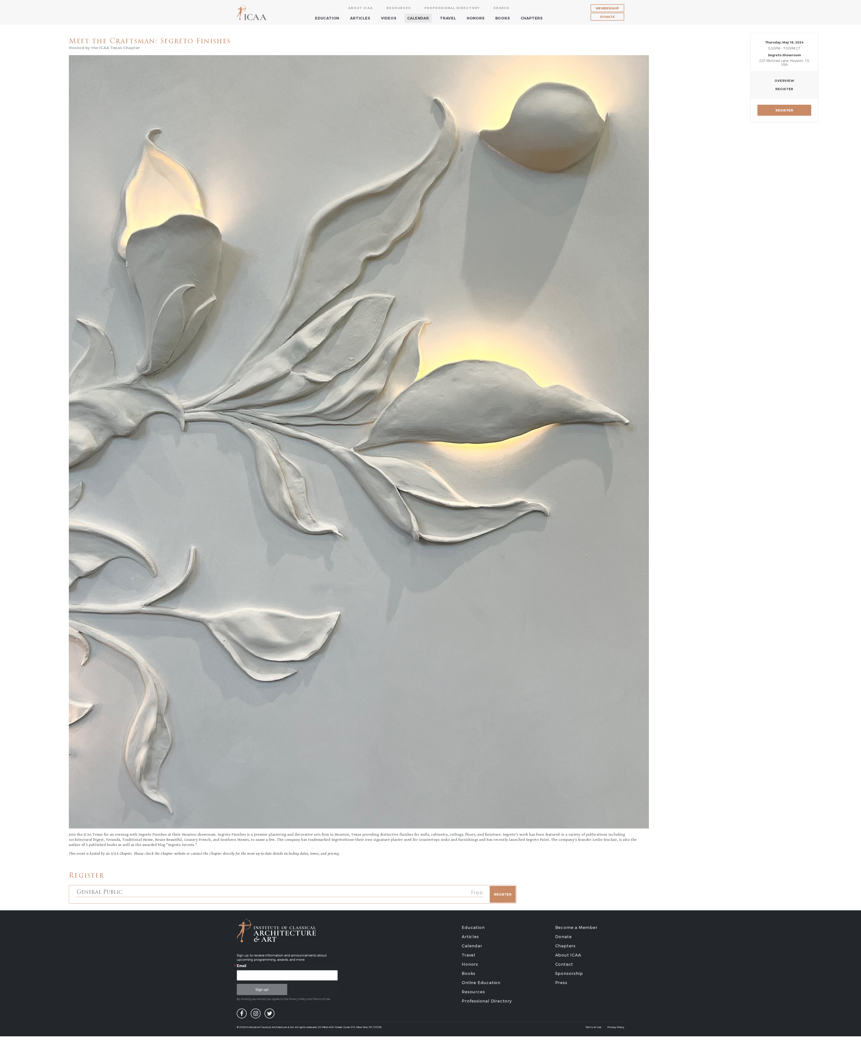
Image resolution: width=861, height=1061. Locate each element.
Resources (399, 8)
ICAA (252, 12)
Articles (360, 18)
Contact (564, 964)
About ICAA (360, 8)
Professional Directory (452, 8)
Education (327, 18)
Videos (388, 18)
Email (241, 966)
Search (501, 8)
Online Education (481, 982)
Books (502, 18)
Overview (784, 81)
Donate (607, 17)
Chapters (532, 18)
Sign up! (262, 989)
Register (784, 89)
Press (561, 982)
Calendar (418, 18)
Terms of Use (593, 1026)
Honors (476, 18)
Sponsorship (569, 973)
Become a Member (576, 927)
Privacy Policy (615, 1026)
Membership (607, 8)
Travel (448, 18)
